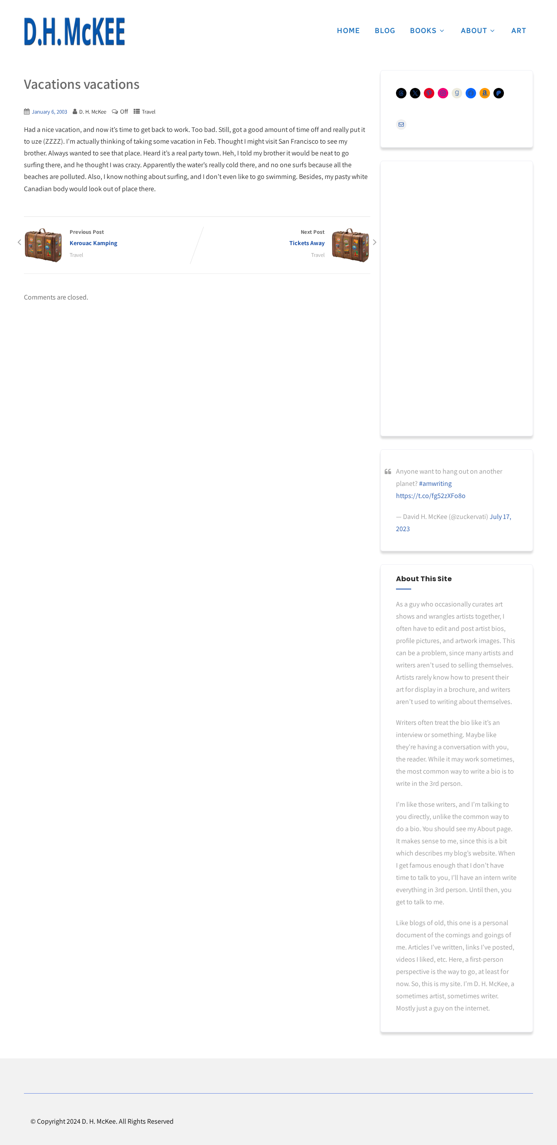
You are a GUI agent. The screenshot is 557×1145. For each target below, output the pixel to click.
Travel (148, 111)
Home (348, 30)
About (474, 30)
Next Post (307, 237)
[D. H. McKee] (74, 31)
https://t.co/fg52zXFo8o (431, 495)
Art (519, 30)
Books (423, 30)
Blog (385, 30)
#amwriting (435, 483)
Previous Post (93, 237)
